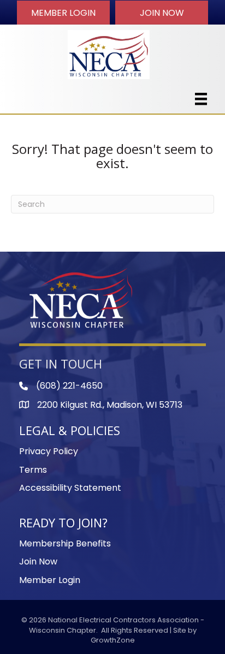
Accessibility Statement (70, 487)
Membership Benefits (65, 543)
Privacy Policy (48, 451)
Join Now (38, 561)
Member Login (49, 580)
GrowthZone (113, 640)
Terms (33, 469)
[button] (63, 13)
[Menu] (201, 98)
